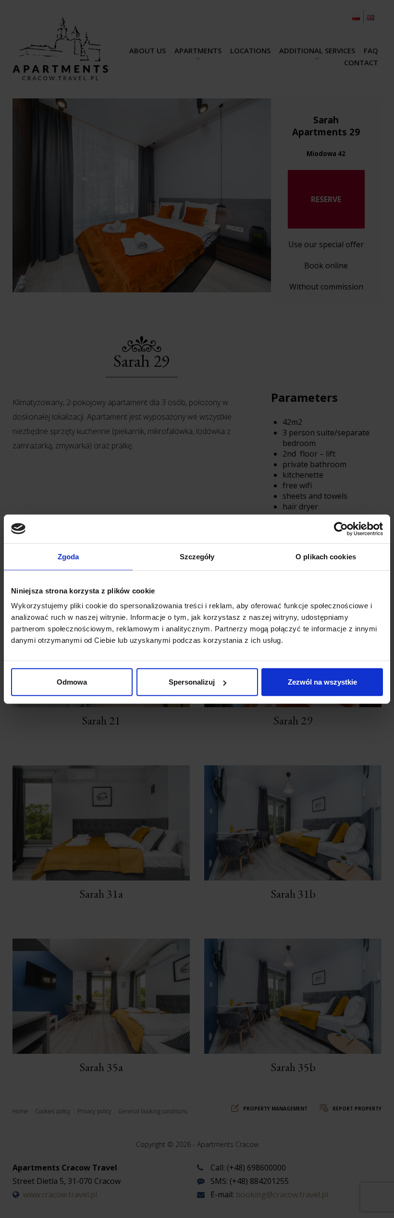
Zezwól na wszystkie (322, 682)
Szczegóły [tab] (197, 556)
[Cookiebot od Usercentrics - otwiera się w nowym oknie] (341, 528)
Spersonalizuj (192, 682)
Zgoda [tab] (68, 556)
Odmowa (72, 682)
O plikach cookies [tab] (326, 556)
